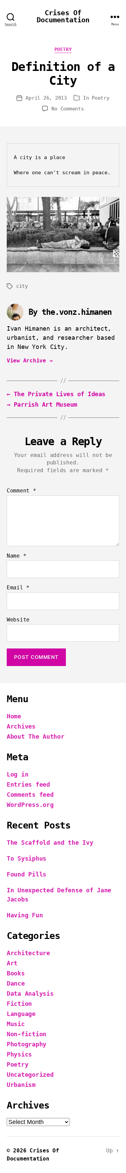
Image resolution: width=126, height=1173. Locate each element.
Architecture (28, 953)
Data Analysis (30, 993)
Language (21, 1013)
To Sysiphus (26, 858)
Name (16, 556)
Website (18, 620)
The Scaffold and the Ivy (50, 842)
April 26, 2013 (46, 98)
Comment (21, 491)
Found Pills (26, 874)
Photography (26, 1044)
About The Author (36, 736)
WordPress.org (30, 804)
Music (16, 1023)
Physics (19, 1054)
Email (18, 588)
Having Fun (25, 915)
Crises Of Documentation (63, 16)
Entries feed (28, 784)
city (22, 286)
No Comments (67, 109)
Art (12, 963)
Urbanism (21, 1084)
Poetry (63, 49)
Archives (21, 726)
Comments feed (30, 794)
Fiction (19, 1003)
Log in (17, 774)
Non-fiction (26, 1034)
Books (16, 973)
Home (14, 716)
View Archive (29, 360)
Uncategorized (30, 1074)
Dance (16, 983)
